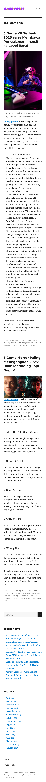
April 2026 (11, 698)
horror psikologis (12, 596)
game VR (14, 345)
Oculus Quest (31, 345)
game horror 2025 (10, 593)
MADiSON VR (34, 596)
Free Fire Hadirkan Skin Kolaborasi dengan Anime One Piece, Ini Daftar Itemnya (22, 665)
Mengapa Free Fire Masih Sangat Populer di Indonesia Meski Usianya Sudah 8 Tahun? (22, 675)
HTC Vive (22, 345)
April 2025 (11, 738)
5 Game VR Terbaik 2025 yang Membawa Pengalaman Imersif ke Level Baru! (22, 39)
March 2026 (11, 701)
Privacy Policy (10, 765)
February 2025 (12, 744)
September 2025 (13, 721)
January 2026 (12, 708)
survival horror (29, 598)
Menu (38, 9)
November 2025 (13, 714)
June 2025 (10, 731)
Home (6, 759)
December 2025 (13, 711)
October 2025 (12, 718)
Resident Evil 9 (9, 598)
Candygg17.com (11, 399)
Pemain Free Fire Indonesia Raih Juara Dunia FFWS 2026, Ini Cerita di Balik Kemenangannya (24, 655)
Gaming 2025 (20, 340)
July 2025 (10, 728)
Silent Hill (19, 598)
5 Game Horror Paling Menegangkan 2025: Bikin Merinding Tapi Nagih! (22, 364)
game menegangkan (26, 593)
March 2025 (11, 741)
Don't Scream (32, 591)
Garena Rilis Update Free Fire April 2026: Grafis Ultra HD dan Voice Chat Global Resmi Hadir (23, 645)
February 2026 (13, 704)
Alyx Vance (12, 343)
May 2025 (10, 734)
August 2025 (12, 724)
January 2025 (12, 748)
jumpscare (24, 596)
